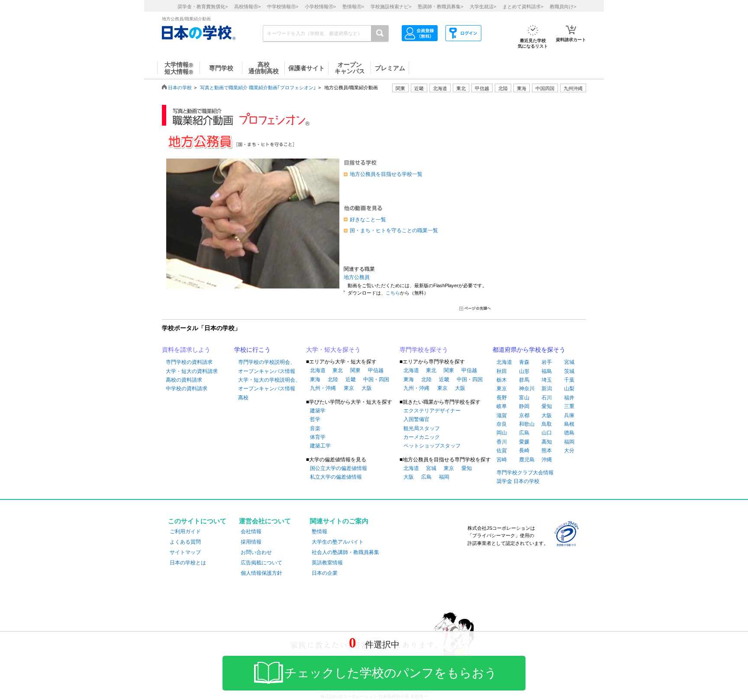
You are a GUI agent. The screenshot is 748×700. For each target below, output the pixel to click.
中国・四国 (376, 379)
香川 (502, 442)
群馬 (524, 380)
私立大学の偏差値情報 (336, 477)
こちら (393, 292)
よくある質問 (185, 542)
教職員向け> (563, 6)
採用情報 (251, 542)
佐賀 (502, 450)
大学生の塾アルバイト (338, 542)
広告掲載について (261, 563)
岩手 (547, 362)
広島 (426, 477)
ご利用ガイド (185, 531)
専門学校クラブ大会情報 (525, 473)
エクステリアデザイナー (432, 411)
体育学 (318, 437)
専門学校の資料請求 (189, 362)
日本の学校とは (188, 563)
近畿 (350, 379)
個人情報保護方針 (261, 573)
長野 (502, 398)
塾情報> (353, 6)
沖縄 (547, 460)
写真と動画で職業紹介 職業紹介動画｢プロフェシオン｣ (258, 87)
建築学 (318, 411)
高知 (547, 442)
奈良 (502, 424)
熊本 (547, 450)
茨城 (569, 371)
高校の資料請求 (184, 380)
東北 (337, 370)
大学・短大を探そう (333, 349)
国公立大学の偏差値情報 (338, 468)
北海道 (440, 88)
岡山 (502, 433)
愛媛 (524, 442)
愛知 (466, 468)
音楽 (315, 428)
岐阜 (502, 406)
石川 (547, 398)
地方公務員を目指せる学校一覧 (386, 174)
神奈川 (527, 389)
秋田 (502, 371)
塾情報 (319, 531)
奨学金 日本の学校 (518, 481)
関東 (355, 370)
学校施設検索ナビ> (391, 6)
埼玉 (547, 380)
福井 (569, 398)
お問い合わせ (256, 552)
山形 (524, 371)
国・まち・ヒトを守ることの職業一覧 (394, 230)
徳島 (569, 433)
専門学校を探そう (424, 349)
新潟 (547, 389)
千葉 (569, 380)
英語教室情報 (327, 563)
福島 (547, 371)
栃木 (502, 380)
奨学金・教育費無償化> (202, 6)
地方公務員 (357, 277)
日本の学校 (180, 87)
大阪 (366, 388)
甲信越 (376, 370)
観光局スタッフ (421, 428)
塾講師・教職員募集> (440, 6)
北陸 (333, 379)
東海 (315, 379)
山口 (547, 433)
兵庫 (569, 415)
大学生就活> (483, 6)
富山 (524, 398)
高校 (243, 398)
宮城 (431, 468)
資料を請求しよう (186, 349)
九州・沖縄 (323, 388)
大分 (569, 450)
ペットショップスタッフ (432, 446)
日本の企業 (325, 573)
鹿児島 (527, 460)
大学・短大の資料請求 (192, 371)
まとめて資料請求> (523, 6)
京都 (524, 415)
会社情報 (251, 531)
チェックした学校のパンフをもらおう (390, 673)
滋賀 (502, 415)
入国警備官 (416, 419)
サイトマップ (185, 552)
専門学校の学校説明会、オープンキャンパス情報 (266, 366)
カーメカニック (421, 437)
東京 (349, 388)
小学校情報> (320, 6)
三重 (569, 406)
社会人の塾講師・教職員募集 (345, 552)
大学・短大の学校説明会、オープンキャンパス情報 (269, 384)
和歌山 (527, 424)
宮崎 (502, 460)
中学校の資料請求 (186, 389)
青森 (524, 362)
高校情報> (247, 6)
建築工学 (320, 446)
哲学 (315, 419)
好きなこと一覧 (368, 220)
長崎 (524, 450)
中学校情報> (282, 6)
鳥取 (547, 424)
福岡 (444, 477)
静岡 (524, 406)
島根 (569, 424)
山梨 (569, 389)
